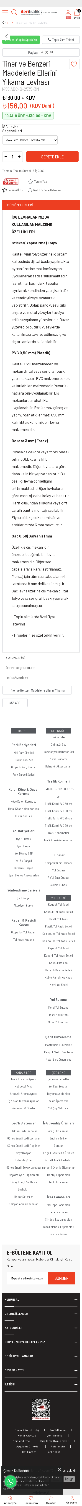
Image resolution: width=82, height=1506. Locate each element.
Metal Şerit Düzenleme (58, 1059)
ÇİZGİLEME (58, 1073)
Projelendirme (21, 1440)
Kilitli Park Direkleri (23, 752)
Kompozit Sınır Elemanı (58, 863)
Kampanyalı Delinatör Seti (59, 752)
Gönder (61, 1278)
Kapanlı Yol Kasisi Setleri (58, 955)
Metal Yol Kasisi (58, 985)
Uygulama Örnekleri (28, 1446)
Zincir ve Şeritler (58, 1138)
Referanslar (58, 1446)
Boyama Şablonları (58, 1093)
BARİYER (23, 731)
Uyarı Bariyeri (23, 846)
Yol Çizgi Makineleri (58, 1108)
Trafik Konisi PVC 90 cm (58, 825)
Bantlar (58, 1145)
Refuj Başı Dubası (58, 877)
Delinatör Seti (58, 744)
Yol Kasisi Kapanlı (23, 939)
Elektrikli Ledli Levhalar (23, 1131)
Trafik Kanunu (58, 1429)
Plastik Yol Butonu (58, 1015)
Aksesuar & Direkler (23, 1108)
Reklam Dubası (58, 885)
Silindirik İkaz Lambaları (58, 1219)
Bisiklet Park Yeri (24, 760)
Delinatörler (58, 737)
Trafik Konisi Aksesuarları (58, 840)
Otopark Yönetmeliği (27, 1429)
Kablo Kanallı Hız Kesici (58, 977)
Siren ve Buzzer (58, 1234)
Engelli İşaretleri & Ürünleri (58, 1153)
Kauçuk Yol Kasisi (58, 904)
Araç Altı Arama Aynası (23, 1093)
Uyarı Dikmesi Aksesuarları (23, 875)
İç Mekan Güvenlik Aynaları (23, 1101)
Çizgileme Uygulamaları (54, 1440)
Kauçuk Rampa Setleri (58, 970)
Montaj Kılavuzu (27, 1435)
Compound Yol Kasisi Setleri (58, 933)
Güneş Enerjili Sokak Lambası (23, 1167)
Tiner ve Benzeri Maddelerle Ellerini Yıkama (37, 690)
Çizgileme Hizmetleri (58, 1079)
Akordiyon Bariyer (24, 905)
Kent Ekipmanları (59, 1182)
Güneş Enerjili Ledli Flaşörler (23, 1145)
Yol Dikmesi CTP (24, 853)
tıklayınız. (9, 1488)
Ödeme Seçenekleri (21, 668)
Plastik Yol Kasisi (58, 919)
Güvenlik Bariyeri (23, 868)
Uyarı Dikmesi (23, 839)
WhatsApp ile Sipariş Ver (23, 39)
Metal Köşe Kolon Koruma (23, 809)
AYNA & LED (23, 1073)
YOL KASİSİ (58, 898)
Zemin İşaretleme (58, 1101)
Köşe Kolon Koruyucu (23, 801)
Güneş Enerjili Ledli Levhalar (23, 1138)
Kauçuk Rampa (58, 963)
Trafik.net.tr (29, 1451)
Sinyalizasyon (23, 1153)
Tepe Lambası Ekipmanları (58, 1227)
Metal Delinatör (58, 759)
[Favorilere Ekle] (74, 64)
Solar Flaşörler (23, 1160)
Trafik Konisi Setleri (58, 833)
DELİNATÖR (58, 731)
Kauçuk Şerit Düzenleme (58, 1052)
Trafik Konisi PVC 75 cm (58, 818)
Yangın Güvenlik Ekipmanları (58, 1167)
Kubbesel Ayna (24, 1086)
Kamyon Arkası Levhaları (23, 1204)
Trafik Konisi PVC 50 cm (58, 804)
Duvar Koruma (23, 816)
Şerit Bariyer (23, 898)
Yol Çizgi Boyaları (58, 1086)
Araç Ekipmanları (58, 1131)
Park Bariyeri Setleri (23, 774)
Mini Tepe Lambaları (58, 1205)
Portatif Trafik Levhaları (58, 1160)
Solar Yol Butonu (58, 1022)
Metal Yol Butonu (58, 1007)
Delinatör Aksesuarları (58, 766)
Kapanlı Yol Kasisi (58, 948)
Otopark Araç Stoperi (23, 767)
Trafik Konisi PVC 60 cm (58, 811)
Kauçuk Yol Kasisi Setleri (58, 912)
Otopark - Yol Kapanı (23, 932)
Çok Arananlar (55, 1435)
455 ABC (14, 703)
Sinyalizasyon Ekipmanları (24, 1175)
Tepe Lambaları (58, 1212)
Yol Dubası (58, 870)
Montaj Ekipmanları (58, 1175)
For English (53, 1451)
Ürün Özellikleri (19, 205)
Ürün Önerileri (17, 678)
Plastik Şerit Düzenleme (58, 1045)
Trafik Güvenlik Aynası (23, 1079)
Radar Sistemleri (23, 1197)
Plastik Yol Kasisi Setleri (58, 926)
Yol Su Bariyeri (23, 861)
